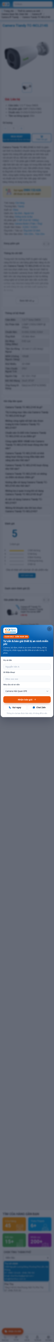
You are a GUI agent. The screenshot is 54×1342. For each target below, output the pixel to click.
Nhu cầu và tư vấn (11, 684)
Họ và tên (7, 660)
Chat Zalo (41, 707)
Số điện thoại (9, 672)
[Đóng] (49, 628)
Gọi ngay (16, 707)
